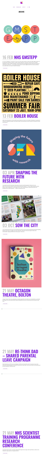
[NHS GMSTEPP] (21, 34)
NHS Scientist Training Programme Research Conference (21, 439)
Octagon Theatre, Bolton (17, 292)
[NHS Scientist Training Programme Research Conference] (21, 401)
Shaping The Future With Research (20, 176)
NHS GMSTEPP (25, 57)
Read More (5, 68)
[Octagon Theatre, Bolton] (21, 263)
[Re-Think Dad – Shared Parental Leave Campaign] (21, 328)
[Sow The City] (21, 209)
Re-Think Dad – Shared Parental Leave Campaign (20, 355)
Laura (11, 59)
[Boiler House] (21, 93)
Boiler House (26, 116)
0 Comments (15, 59)
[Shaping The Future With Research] (21, 149)
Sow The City (26, 225)
